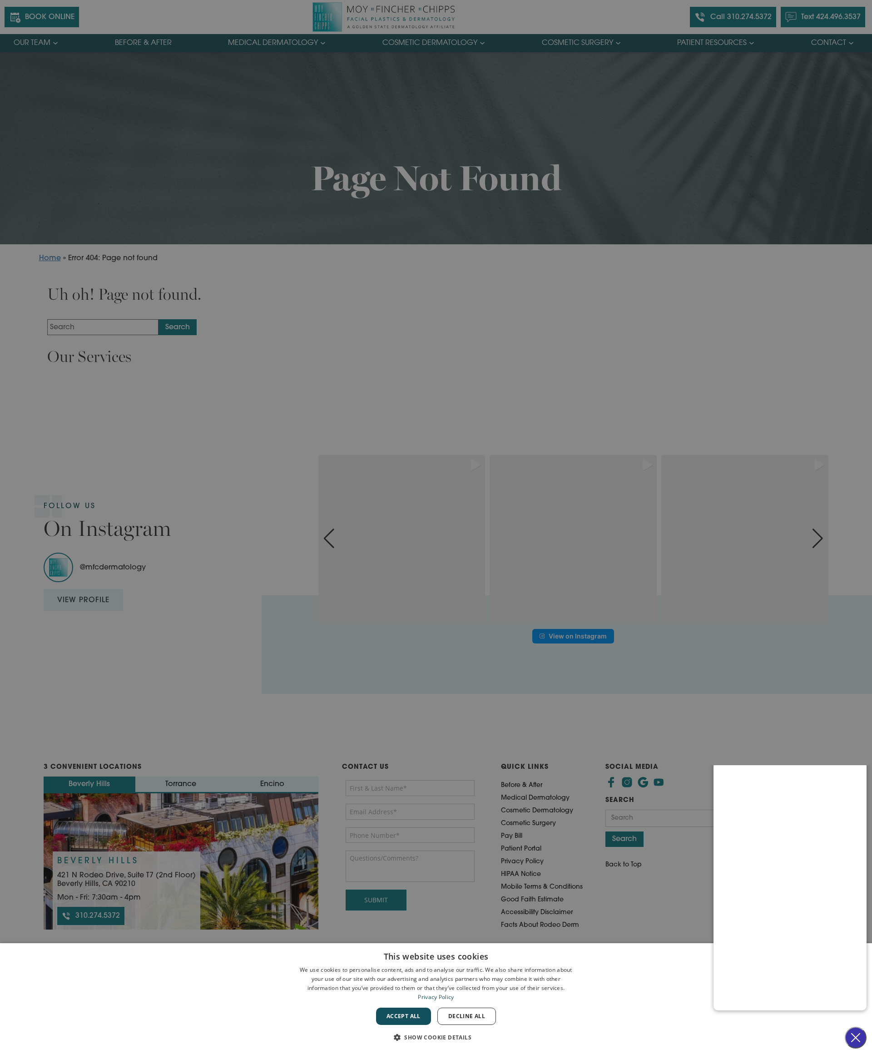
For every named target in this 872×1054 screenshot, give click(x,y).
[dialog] (436, 998)
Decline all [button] (466, 1016)
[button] (436, 1037)
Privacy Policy (436, 997)
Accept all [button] (403, 1016)
